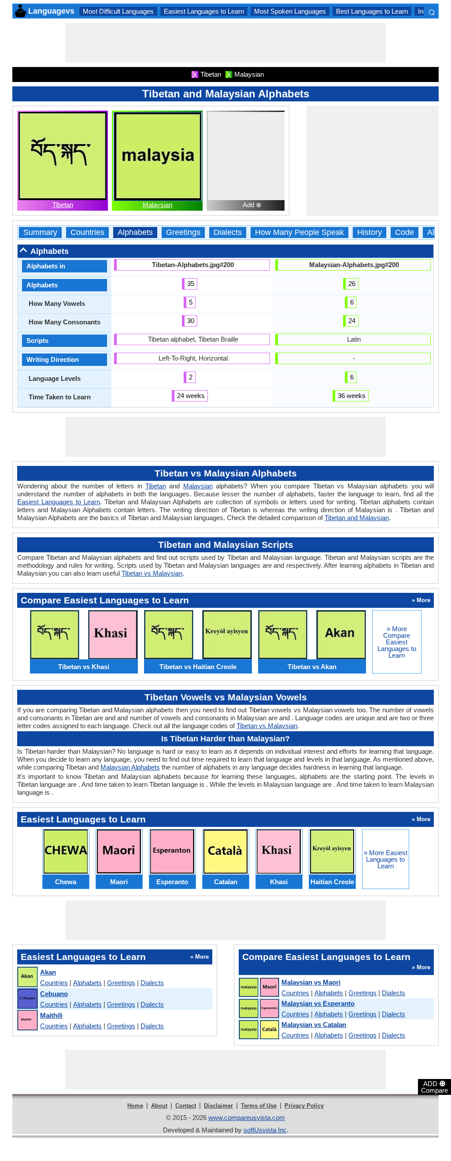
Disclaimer (218, 1105)
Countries (87, 232)
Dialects (228, 232)
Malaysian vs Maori (310, 982)
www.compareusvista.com (246, 1117)
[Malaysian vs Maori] (258, 988)
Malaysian (157, 204)
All (431, 232)
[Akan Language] (27, 977)
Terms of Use (259, 1105)
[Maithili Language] (27, 1020)
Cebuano (54, 993)
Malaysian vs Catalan (313, 1024)
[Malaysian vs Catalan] (258, 1030)
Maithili (51, 1015)
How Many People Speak (299, 232)
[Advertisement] (225, 43)
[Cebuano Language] (27, 999)
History (369, 232)
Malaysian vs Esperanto (318, 1003)
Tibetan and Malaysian (357, 517)
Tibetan (62, 204)
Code (404, 232)
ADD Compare (434, 1086)
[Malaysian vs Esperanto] (258, 1009)
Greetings (183, 232)
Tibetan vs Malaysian (152, 573)
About (159, 1105)
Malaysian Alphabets (130, 767)
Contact (185, 1105)
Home (135, 1105)
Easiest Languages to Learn (204, 11)
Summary (40, 232)
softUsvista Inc (265, 1130)
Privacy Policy (304, 1105)
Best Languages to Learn (372, 11)
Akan (48, 972)
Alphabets (135, 232)
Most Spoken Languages (290, 11)
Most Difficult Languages (118, 11)
